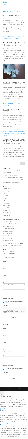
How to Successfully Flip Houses (12, 15)
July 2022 (5, 193)
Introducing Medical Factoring (10, 175)
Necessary (4, 410)
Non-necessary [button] (4, 423)
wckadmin (7, 17)
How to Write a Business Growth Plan (14, 82)
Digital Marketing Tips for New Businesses (11, 109)
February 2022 (6, 205)
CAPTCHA (5, 305)
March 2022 (6, 203)
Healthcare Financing (8, 233)
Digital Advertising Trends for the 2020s (13, 180)
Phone (5, 275)
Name (5, 261)
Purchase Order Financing (9, 238)
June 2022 (5, 196)
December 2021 (7, 210)
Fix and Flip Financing (8, 226)
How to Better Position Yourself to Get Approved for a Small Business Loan (14, 43)
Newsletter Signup (8, 298)
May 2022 (5, 198)
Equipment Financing (8, 228)
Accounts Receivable (8, 221)
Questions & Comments (9, 288)
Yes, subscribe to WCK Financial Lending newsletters (13, 302)
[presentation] (14, 310)
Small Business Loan (8, 240)
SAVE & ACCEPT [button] (4, 438)
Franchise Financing (8, 231)
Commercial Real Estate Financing (11, 224)
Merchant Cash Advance (9, 236)
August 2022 (6, 191)
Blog (20, 17)
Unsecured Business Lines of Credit (12, 245)
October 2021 (6, 215)
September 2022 (7, 188)
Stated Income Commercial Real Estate (13, 243)
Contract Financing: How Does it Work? (13, 177)
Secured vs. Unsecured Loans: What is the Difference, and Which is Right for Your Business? (14, 141)
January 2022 (6, 208)
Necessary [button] (2, 408)
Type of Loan (7, 282)
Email (5, 268)
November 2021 (7, 212)
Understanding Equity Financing (11, 182)
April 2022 (5, 200)
